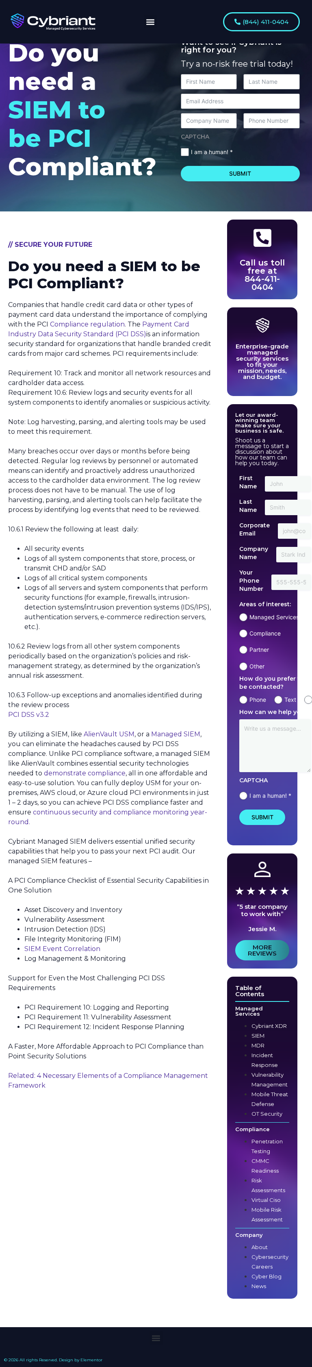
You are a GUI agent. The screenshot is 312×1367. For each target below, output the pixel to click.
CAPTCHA (195, 136)
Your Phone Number (251, 580)
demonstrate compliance (84, 773)
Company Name (253, 553)
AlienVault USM (109, 734)
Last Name (248, 506)
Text (290, 699)
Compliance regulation (87, 324)
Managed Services (249, 1011)
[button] (150, 21)
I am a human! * (212, 151)
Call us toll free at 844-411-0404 (262, 275)
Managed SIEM (175, 734)
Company (249, 1235)
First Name (248, 482)
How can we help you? (273, 712)
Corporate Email (254, 529)
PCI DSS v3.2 (28, 714)
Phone (257, 699)
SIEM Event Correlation (62, 949)
